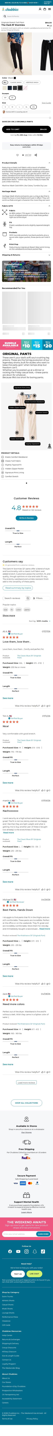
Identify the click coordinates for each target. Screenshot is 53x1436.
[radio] (4, 88)
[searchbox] (14, 598)
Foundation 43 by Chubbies (13, 1386)
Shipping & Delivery (10, 1343)
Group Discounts (9, 1348)
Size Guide (46, 103)
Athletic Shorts (8, 1301)
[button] (16, 53)
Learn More (26, 147)
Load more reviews (26, 1083)
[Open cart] (44, 9)
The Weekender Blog (11, 1368)
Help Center (7, 1335)
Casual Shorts (7, 1305)
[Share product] (36, 155)
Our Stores (26, 1132)
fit (12, 610)
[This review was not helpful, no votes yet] (47, 706)
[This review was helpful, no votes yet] (42, 706)
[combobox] (39, 621)
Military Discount (9, 1352)
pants (27, 610)
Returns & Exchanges (11, 1339)
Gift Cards (6, 1325)
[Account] (40, 9)
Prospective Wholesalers (12, 1391)
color (18, 610)
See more (8, 698)
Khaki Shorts (7, 1309)
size (5, 610)
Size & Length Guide (10, 1356)
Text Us (18, 1274)
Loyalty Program (9, 1364)
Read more (8, 832)
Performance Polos (10, 1317)
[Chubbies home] (10, 9)
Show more (9, 615)
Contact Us (6, 1360)
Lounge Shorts (8, 1313)
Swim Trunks (7, 1297)
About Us (6, 1378)
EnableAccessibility (47, 3)
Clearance (6, 1321)
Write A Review (26, 518)
